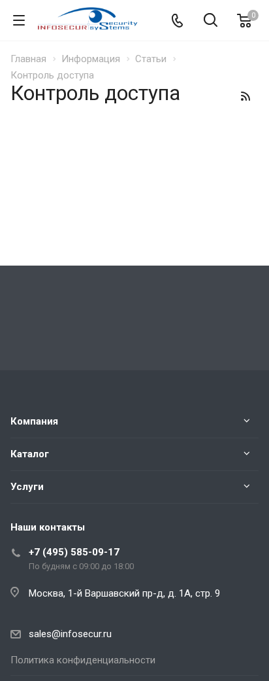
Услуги (27, 487)
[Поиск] (210, 21)
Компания (34, 421)
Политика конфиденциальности (82, 660)
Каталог (29, 454)
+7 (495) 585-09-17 (74, 552)
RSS (245, 96)
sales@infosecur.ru (70, 634)
